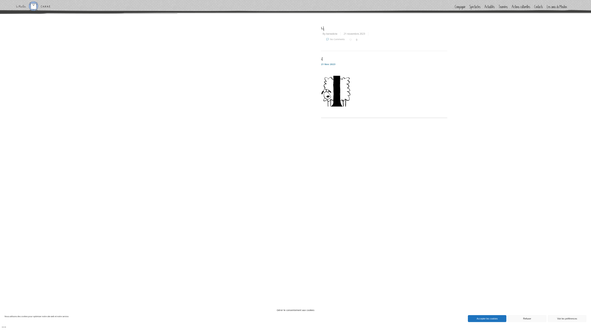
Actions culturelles (521, 7)
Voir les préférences (567, 318)
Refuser (527, 318)
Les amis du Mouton (557, 7)
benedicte (331, 33)
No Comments (337, 39)
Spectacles (474, 7)
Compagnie (460, 7)
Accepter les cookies (487, 318)
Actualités (489, 7)
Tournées (503, 7)
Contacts (538, 7)
